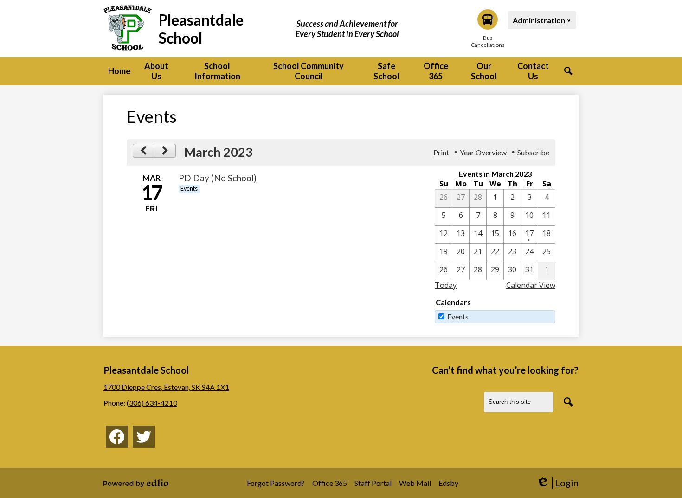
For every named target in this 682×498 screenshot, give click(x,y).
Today (446, 285)
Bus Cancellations (487, 41)
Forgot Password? (276, 483)
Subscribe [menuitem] (533, 152)
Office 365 (329, 483)
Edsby (448, 483)
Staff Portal (373, 483)
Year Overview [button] (483, 152)
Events (458, 316)
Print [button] (441, 152)
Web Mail (415, 483)
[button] (156, 71)
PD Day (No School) (218, 178)
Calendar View (530, 285)
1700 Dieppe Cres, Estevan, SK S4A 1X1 (166, 387)
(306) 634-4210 (152, 402)
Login (557, 483)
